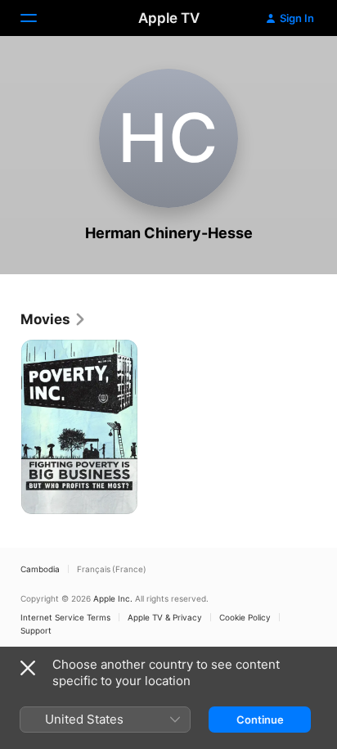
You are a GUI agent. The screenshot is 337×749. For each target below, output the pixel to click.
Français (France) (111, 569)
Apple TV (169, 18)
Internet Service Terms (65, 617)
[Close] (27, 668)
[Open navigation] (38, 18)
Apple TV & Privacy (165, 617)
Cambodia (40, 569)
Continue (260, 719)
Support (36, 630)
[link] (53, 319)
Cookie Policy (245, 617)
